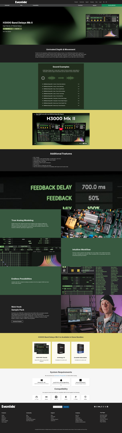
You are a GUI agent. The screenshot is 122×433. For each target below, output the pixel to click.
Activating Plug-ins (54, 419)
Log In (100, 2)
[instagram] (97, 406)
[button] (103, 2)
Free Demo (80, 5)
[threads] (103, 406)
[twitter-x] (105, 406)
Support (87, 2)
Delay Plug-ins (103, 420)
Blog (27, 415)
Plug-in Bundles (103, 421)
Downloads (7, 5)
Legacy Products (78, 419)
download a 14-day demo (60, 375)
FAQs (21, 5)
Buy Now (8, 28)
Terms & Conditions (77, 429)
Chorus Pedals (103, 417)
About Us (77, 415)
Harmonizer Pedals (103, 415)
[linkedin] (108, 406)
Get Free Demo (7, 31)
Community (82, 2)
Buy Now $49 (111, 5)
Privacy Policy (84, 429)
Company (92, 2)
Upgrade (94, 5)
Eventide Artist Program (30, 419)
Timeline (77, 416)
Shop (96, 2)
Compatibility (35, 5)
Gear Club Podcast (29, 420)
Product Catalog (5, 420)
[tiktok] (101, 406)
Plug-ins (3, 416)
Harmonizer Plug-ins (104, 419)
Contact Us (53, 420)
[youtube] (99, 406)
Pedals (3, 415)
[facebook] (95, 406)
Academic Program (79, 420)
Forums (27, 416)
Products (76, 2)
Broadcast (4, 419)
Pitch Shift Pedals (103, 416)
